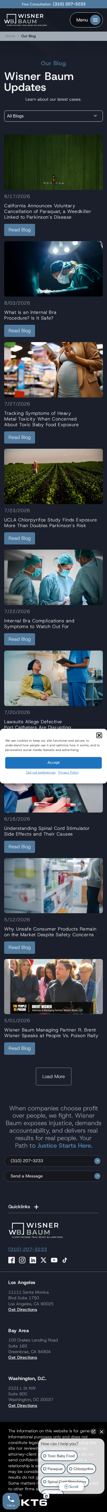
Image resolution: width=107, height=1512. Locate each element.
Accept (53, 762)
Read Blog (20, 230)
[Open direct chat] (93, 1431)
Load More (53, 1076)
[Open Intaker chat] (46, 1496)
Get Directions (22, 1309)
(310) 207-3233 (69, 4)
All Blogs (15, 116)
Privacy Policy (68, 772)
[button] (99, 735)
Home (10, 36)
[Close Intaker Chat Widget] (101, 1431)
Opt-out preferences (41, 772)
